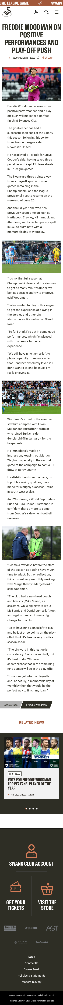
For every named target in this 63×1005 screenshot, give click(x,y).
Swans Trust (31, 969)
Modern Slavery (31, 982)
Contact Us (31, 963)
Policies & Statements (31, 975)
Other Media (31, 1001)
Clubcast (50, 1001)
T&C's (31, 957)
